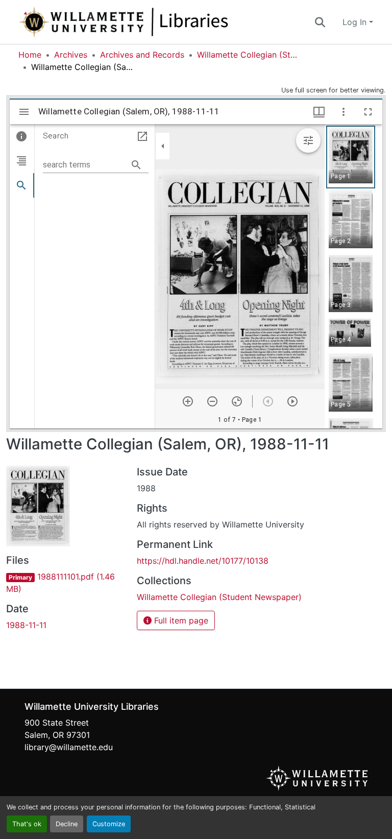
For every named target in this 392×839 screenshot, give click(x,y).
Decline (67, 824)
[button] (157, 22)
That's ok (26, 824)
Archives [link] (70, 55)
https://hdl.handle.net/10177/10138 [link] (202, 561)
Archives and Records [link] (142, 55)
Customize (108, 824)
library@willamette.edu (68, 747)
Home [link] (29, 55)
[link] (65, 582)
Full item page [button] (180, 620)
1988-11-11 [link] (26, 625)
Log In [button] (355, 22)
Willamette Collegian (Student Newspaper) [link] (248, 55)
